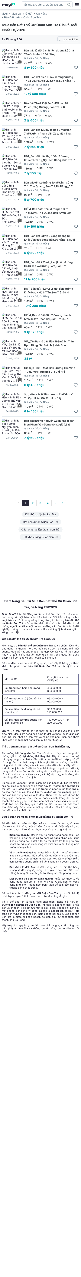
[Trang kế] (62, 503)
